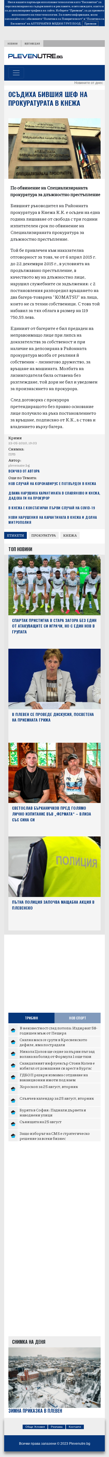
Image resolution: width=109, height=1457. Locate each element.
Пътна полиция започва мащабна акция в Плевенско (53, 905)
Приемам (90, 23)
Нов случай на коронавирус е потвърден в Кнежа (52, 483)
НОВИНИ (13, 43)
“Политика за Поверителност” (62, 19)
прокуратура (43, 535)
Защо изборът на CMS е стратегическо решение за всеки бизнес (55, 1135)
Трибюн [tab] (31, 1017)
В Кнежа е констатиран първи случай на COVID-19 (51, 507)
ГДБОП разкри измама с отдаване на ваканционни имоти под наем (54, 1077)
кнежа (70, 535)
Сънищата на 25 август (40, 1121)
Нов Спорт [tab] (77, 1017)
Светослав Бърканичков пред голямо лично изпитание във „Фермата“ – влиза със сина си (51, 813)
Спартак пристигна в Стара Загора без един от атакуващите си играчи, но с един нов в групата (54, 626)
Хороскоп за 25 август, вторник (49, 1086)
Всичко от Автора (23, 471)
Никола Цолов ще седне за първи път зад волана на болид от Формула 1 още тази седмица (57, 1056)
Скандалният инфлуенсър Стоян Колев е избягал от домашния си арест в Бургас (57, 1065)
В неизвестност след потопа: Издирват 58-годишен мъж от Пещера (58, 1030)
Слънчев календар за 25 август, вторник (57, 1098)
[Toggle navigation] (16, 72)
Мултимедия (32, 43)
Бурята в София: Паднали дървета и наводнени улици (53, 1112)
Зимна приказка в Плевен (35, 1411)
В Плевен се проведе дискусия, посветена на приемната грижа (53, 717)
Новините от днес (88, 83)
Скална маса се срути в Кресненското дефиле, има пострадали (53, 1042)
